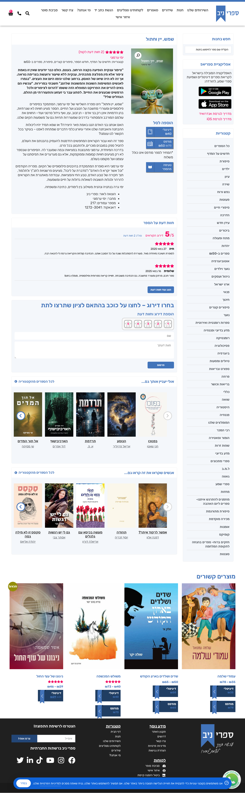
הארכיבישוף (59, 441)
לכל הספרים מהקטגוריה (36, 381)
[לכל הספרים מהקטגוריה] (16, 381)
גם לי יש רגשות (59, 532)
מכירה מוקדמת (219, 519)
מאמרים (152, 10)
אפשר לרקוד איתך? (153, 532)
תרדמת (90, 441)
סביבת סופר (49, 10)
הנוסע (121, 441)
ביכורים (224, 230)
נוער (226, 315)
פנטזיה (224, 415)
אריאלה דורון (90, 541)
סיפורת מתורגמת (217, 511)
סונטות (224, 554)
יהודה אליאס (28, 541)
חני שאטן (152, 446)
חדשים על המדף (218, 153)
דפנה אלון (153, 537)
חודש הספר (81, 62)
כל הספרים (221, 146)
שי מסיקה (28, 446)
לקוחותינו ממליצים (130, 10)
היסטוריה (222, 407)
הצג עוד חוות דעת (160, 289)
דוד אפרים (59, 446)
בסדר (23, 783)
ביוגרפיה (223, 353)
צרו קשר (67, 10)
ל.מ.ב (225, 469)
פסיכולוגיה (222, 346)
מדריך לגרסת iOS (219, 119)
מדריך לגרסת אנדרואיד (215, 114)
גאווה (225, 476)
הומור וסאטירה (219, 438)
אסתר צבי (59, 537)
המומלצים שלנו (218, 422)
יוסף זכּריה (121, 537)
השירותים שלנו (197, 10)
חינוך (225, 300)
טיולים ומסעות (219, 361)
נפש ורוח (223, 192)
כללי (226, 392)
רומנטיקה (222, 338)
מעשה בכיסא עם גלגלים (90, 534)
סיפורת (224, 161)
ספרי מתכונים (220, 461)
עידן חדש (223, 223)
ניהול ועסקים (220, 276)
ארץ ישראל (221, 284)
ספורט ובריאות (219, 369)
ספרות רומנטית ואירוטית (212, 323)
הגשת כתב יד (103, 10)
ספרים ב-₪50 (219, 253)
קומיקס (224, 534)
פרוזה (225, 376)
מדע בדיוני (222, 453)
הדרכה (224, 215)
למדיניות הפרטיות (50, 783)
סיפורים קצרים (219, 307)
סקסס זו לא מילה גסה (28, 534)
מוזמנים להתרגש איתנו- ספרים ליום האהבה (212, 501)
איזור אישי (123, 17)
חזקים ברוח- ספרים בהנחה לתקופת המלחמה (210, 544)
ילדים (225, 169)
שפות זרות (222, 445)
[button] (138, 55)
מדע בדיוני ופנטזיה (216, 330)
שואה (225, 399)
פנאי (226, 292)
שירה (225, 184)
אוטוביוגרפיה (220, 261)
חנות (180, 10)
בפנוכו (152, 441)
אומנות (224, 527)
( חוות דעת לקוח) (91, 52)
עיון (227, 176)
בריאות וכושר (220, 384)
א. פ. (90, 446)
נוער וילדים (221, 269)
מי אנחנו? (84, 10)
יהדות (225, 246)
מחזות (225, 492)
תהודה (122, 532)
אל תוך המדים (28, 441)
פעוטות (224, 199)
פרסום (160, 365)
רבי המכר (223, 430)
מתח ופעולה (221, 238)
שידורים (167, 10)
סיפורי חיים (221, 207)
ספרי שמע (222, 484)
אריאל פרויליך (121, 446)
